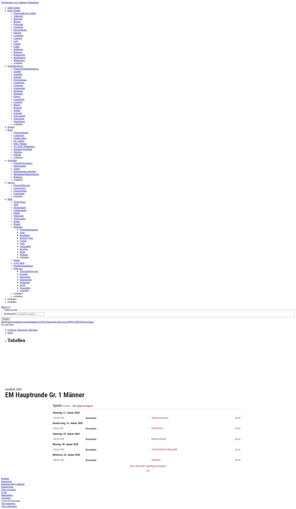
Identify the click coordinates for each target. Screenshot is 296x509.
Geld (22, 243)
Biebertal (18, 19)
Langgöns (18, 35)
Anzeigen (6, 498)
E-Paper (48, 322)
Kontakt (24, 274)
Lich (16, 41)
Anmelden (17, 322)
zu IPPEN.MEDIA (73, 322)
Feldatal (17, 77)
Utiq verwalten (8, 489)
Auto (22, 232)
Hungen (17, 32)
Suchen (5, 319)
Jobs (3, 322)
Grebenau (18, 85)
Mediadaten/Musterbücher (26, 174)
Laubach (18, 38)
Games (23, 241)
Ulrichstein (19, 118)
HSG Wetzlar (20, 143)
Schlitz (17, 110)
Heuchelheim (20, 30)
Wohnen (24, 254)
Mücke (17, 105)
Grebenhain (19, 88)
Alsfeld (17, 71)
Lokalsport (19, 135)
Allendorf (18, 16)
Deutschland (158, 438)
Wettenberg (19, 60)
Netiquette (25, 282)
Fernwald (18, 24)
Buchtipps (25, 235)
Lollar (16, 46)
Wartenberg (19, 121)
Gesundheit (25, 246)
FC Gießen (19, 141)
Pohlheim (18, 49)
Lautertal (18, 102)
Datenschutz (26, 279)
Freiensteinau (20, 80)
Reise (22, 252)
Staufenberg (19, 57)
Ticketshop (88, 322)
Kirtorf (17, 96)
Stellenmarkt (20, 166)
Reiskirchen (19, 55)
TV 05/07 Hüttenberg (24, 146)
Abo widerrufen (9, 506)
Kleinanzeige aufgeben (25, 171)
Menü (4, 307)
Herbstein (18, 91)
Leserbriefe (19, 193)
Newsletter (25, 288)
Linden (17, 44)
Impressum (25, 277)
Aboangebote (20, 191)
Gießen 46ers (20, 138)
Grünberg (18, 27)
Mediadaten (7, 495)
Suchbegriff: (10, 313)
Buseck (17, 21)
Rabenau (18, 52)
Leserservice (20, 188)
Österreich (157, 428)
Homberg (18, 93)
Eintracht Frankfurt (23, 149)
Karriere (24, 249)
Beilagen (18, 177)
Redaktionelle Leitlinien (13, 484)
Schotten (18, 113)
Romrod (18, 107)
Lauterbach (19, 99)
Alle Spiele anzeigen (82, 406)
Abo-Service (58, 322)
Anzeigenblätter (29, 322)
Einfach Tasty (26, 238)
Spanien (155, 459)
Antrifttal (18, 74)
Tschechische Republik (164, 449)
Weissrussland (159, 417)
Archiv (40, 322)
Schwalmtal (19, 116)
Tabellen (18, 152)
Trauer (17, 168)
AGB (22, 285)
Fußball (17, 155)
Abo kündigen (8, 503)
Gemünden (19, 82)
